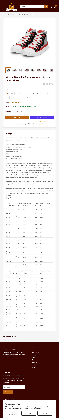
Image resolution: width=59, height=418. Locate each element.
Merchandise (35, 365)
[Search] (46, 6)
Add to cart (17, 117)
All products (10, 15)
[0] (55, 7)
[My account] (51, 7)
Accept (29, 413)
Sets (33, 357)
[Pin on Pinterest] (47, 84)
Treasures (34, 362)
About (34, 367)
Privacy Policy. (38, 408)
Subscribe (8, 392)
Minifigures (35, 355)
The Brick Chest (10, 84)
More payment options (42, 121)
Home (4, 15)
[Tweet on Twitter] (49, 84)
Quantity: (8, 111)
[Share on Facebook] (44, 84)
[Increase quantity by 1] (21, 111)
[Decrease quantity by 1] (13, 111)
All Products (35, 352)
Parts (33, 360)
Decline (45, 413)
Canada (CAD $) (8, 399)
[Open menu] (4, 6)
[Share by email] (52, 84)
